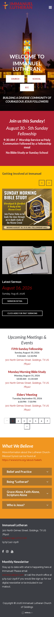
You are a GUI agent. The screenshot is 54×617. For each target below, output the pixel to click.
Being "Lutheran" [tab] (18, 481)
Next (49, 183)
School (37, 79)
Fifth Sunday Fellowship (27, 349)
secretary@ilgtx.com (13, 574)
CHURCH (15, 79)
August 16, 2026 (17, 287)
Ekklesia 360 (27, 612)
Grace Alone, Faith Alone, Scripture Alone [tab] (23, 493)
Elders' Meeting (27, 394)
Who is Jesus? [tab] (16, 505)
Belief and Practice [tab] (19, 471)
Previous (42, 183)
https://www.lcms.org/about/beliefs (22, 460)
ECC (27, 87)
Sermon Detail (14, 301)
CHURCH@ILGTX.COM (14, 538)
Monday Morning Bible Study (27, 372)
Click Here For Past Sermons (22, 313)
